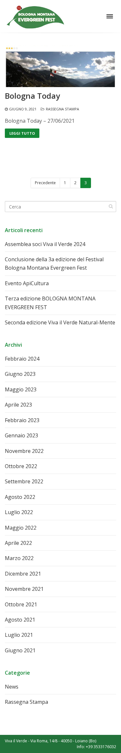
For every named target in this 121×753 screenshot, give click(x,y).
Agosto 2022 (20, 496)
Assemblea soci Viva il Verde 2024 (45, 244)
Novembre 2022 (24, 451)
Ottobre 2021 (21, 604)
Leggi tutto (22, 133)
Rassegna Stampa (62, 109)
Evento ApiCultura (27, 283)
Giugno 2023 (20, 373)
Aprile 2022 (18, 542)
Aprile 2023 (18, 404)
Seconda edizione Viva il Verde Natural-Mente (60, 322)
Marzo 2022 (19, 558)
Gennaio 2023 (21, 435)
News (11, 686)
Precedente (45, 182)
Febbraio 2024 (22, 358)
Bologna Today (32, 96)
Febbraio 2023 (22, 420)
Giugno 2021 (20, 650)
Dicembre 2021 (23, 573)
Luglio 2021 (19, 634)
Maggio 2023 (20, 389)
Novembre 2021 (24, 588)
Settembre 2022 (24, 481)
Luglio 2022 (19, 512)
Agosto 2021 (20, 619)
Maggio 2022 (20, 527)
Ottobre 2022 (21, 466)
